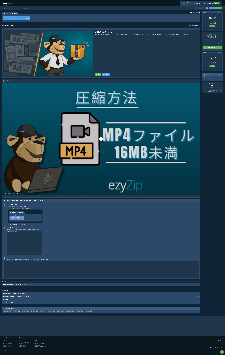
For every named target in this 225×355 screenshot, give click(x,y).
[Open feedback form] (222, 352)
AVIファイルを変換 (51, 311)
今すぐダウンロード (212, 47)
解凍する (11, 8)
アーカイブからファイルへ (40, 342)
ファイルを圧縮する (7, 342)
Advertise (197, 351)
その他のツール (27, 8)
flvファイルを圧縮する (12, 208)
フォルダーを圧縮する (7, 343)
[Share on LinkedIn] (199, 12)
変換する (18, 8)
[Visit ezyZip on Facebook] (210, 347)
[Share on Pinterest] (196, 12)
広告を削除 (219, 12)
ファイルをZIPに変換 (39, 343)
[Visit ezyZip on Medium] (219, 347)
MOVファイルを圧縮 (25, 311)
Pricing (201, 351)
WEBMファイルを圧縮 (60, 311)
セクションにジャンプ (194, 25)
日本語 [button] (219, 340)
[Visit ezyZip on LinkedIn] (217, 347)
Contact (215, 351)
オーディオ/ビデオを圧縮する (9, 346)
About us (205, 351)
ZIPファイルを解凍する (24, 342)
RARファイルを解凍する (24, 343)
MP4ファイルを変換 (16, 311)
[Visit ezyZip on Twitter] (213, 347)
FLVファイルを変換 (207, 78)
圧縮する (4, 8)
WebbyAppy (9, 351)
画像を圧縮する (6, 345)
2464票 (212, 87)
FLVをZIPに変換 (207, 79)
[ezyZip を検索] (207, 8)
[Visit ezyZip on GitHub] (221, 347)
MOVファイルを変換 (34, 311)
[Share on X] (194, 12)
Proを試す (219, 8)
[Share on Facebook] (191, 12)
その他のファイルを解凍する (25, 346)
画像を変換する (38, 345)
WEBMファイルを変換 (70, 311)
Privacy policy (210, 351)
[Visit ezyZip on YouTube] (215, 347)
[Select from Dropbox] (26, 18)
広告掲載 (204, 12)
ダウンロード (212, 8)
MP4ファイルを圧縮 (7, 311)
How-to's (220, 351)
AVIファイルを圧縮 (43, 311)
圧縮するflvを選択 (14, 18)
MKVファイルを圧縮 (79, 311)
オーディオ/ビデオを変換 (40, 346)
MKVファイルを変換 (88, 311)
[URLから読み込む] (28, 18)
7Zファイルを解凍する (24, 345)
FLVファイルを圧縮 (207, 76)
